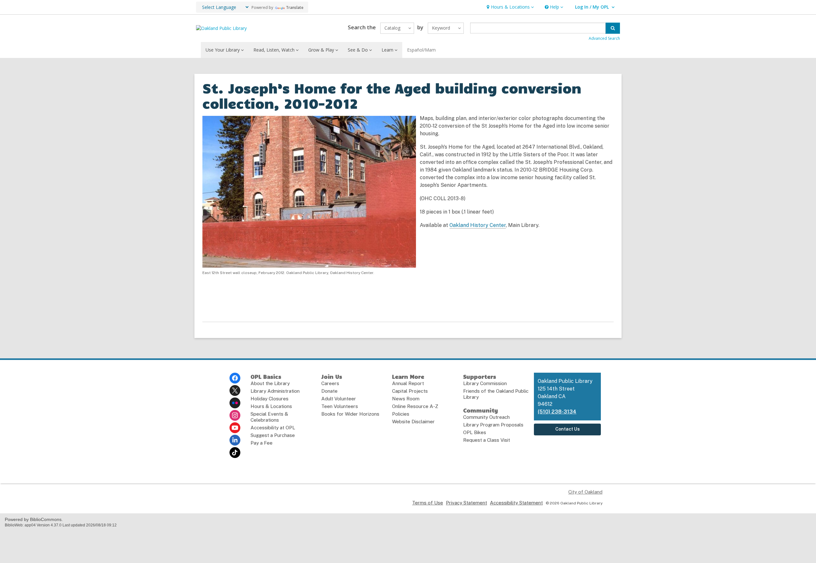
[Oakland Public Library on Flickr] (234, 403)
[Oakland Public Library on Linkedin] (234, 440)
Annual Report (408, 383)
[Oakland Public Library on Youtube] (234, 427)
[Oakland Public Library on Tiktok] (234, 452)
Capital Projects (410, 391)
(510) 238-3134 (557, 412)
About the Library (270, 383)
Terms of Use (427, 502)
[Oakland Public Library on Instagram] (234, 415)
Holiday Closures (269, 398)
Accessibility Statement (516, 502)
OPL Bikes (474, 432)
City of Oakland (585, 492)
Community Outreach (486, 417)
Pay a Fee (262, 443)
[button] (509, 7)
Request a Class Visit (486, 440)
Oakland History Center (477, 225)
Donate (329, 391)
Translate (294, 7)
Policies (400, 414)
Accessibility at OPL (273, 427)
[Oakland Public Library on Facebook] (234, 378)
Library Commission (485, 383)
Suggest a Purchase (273, 435)
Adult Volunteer (338, 398)
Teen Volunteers (339, 406)
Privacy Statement (466, 502)
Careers (330, 383)
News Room (405, 398)
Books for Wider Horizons (350, 414)
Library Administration (275, 391)
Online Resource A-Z (415, 406)
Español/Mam (421, 50)
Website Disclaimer (413, 421)
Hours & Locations (271, 406)
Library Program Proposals (493, 424)
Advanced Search (604, 38)
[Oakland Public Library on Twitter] (234, 390)
